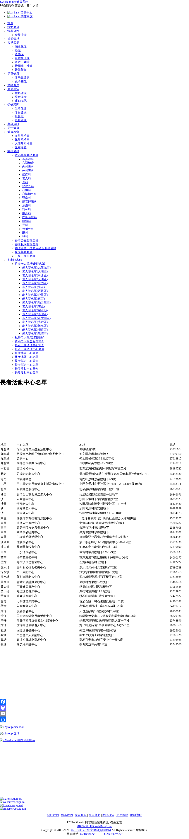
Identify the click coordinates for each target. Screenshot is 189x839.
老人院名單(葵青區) (35, 322)
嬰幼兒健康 (22, 77)
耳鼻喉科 (28, 159)
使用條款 (122, 815)
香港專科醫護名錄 (26, 155)
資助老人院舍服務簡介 (29, 341)
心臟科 (26, 190)
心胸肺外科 (29, 193)
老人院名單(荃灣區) (35, 314)
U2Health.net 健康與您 (14, 1)
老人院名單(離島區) (35, 325)
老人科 (26, 178)
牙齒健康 (21, 112)
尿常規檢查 (22, 139)
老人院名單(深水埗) (35, 310)
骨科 (25, 182)
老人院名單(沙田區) (35, 294)
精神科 (26, 209)
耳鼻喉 (19, 116)
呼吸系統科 (29, 217)
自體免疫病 (22, 58)
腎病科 (26, 197)
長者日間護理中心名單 (29, 349)
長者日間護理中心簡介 (29, 345)
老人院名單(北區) (33, 287)
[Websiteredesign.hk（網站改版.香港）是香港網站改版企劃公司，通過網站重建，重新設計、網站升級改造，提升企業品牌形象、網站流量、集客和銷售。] (12, 802)
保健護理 (13, 104)
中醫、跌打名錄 (25, 256)
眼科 (25, 232)
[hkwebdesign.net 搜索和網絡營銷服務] (11, 805)
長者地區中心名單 (26, 356)
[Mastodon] (94, 708)
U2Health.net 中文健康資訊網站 (91, 830)
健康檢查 (13, 131)
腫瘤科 (26, 221)
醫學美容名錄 (23, 252)
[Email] (94, 714)
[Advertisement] (94, 416)
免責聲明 (94, 815)
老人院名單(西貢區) (35, 290)
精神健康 (13, 85)
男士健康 (13, 128)
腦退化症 (21, 46)
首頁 (10, 23)
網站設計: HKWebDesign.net (94, 826)
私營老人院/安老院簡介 (30, 337)
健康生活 (13, 89)
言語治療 (28, 162)
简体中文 (26, 16)
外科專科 (28, 170)
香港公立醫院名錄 (26, 240)
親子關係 (21, 81)
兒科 (25, 236)
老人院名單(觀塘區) (35, 333)
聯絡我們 (67, 815)
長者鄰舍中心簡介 (26, 360)
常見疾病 (13, 42)
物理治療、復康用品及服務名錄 (35, 248)
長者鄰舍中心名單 (26, 364)
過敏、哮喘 (22, 62)
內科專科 (28, 166)
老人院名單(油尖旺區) (36, 302)
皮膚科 (26, 205)
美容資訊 (13, 124)
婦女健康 (13, 27)
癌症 (18, 50)
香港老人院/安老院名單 (30, 263)
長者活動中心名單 (26, 372)
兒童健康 (13, 73)
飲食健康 (21, 96)
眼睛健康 (21, 120)
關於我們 (53, 815)
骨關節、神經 (23, 65)
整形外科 (28, 228)
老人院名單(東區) (33, 298)
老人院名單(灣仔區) (35, 329)
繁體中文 (25, 12)
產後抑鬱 (21, 34)
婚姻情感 (13, 38)
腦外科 (26, 213)
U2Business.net (113, 833)
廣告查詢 (81, 815)
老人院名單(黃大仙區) (36, 318)
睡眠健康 (21, 93)
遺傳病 (19, 54)
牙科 (25, 225)
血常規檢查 (22, 135)
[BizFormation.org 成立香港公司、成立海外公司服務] (11, 798)
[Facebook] (94, 702)
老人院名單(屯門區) (35, 283)
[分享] (94, 719)
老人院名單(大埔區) (35, 271)
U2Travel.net (87, 833)
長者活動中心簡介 (26, 368)
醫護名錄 (13, 151)
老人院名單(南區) (33, 306)
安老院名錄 (14, 259)
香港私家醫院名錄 (26, 244)
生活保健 (21, 108)
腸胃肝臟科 (29, 201)
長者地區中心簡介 (26, 353)
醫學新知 (21, 69)
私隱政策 (108, 815)
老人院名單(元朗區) (35, 279)
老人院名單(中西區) (35, 275)
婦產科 (26, 174)
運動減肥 (21, 100)
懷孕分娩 (13, 31)
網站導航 (136, 815)
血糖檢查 (21, 147)
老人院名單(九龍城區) (36, 267)
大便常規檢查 (23, 143)
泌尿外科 (28, 186)
